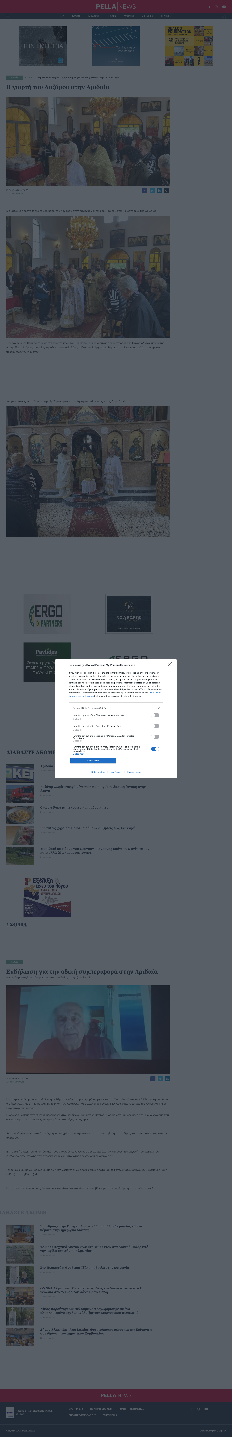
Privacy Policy (134, 772)
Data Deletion (98, 772)
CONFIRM (93, 761)
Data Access (116, 772)
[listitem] (116, 708)
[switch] (155, 715)
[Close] (171, 665)
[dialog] (116, 718)
